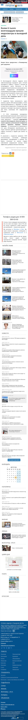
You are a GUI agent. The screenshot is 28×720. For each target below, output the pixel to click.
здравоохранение (11, 147)
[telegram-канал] (1, 648)
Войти (3, 709)
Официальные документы (8, 645)
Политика (3, 654)
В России (5, 596)
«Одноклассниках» (8, 234)
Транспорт (15, 667)
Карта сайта (4, 706)
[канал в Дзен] (9, 648)
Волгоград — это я (7, 692)
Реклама (3, 702)
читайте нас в (7, 155)
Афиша (11, 9)
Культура (3, 663)
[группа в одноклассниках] (6, 648)
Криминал (15, 656)
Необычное (16, 669)
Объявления (19, 9)
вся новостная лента (14, 460)
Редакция (3, 643)
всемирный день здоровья (19, 150)
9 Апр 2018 (3, 38)
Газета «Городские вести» (7, 704)
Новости (5, 9)
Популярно (6, 487)
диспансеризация (22, 147)
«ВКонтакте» (20, 232)
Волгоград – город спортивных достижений (12, 679)
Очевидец (3, 669)
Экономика (4, 656)
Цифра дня (6, 554)
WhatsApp (17, 229)
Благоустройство (17, 660)
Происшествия (16, 654)
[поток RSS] (11, 648)
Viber (22, 229)
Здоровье (3, 25)
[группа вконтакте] (4, 648)
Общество (3, 660)
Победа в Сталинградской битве (9, 677)
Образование (16, 658)
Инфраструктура (17, 665)
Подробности (5, 682)
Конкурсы (4, 695)
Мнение (5, 519)
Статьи (3, 685)
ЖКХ (14, 663)
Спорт (2, 667)
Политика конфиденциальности (13, 712)
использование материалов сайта (8, 716)
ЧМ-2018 (3, 675)
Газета (4, 574)
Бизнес (3, 658)
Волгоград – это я (8, 543)
